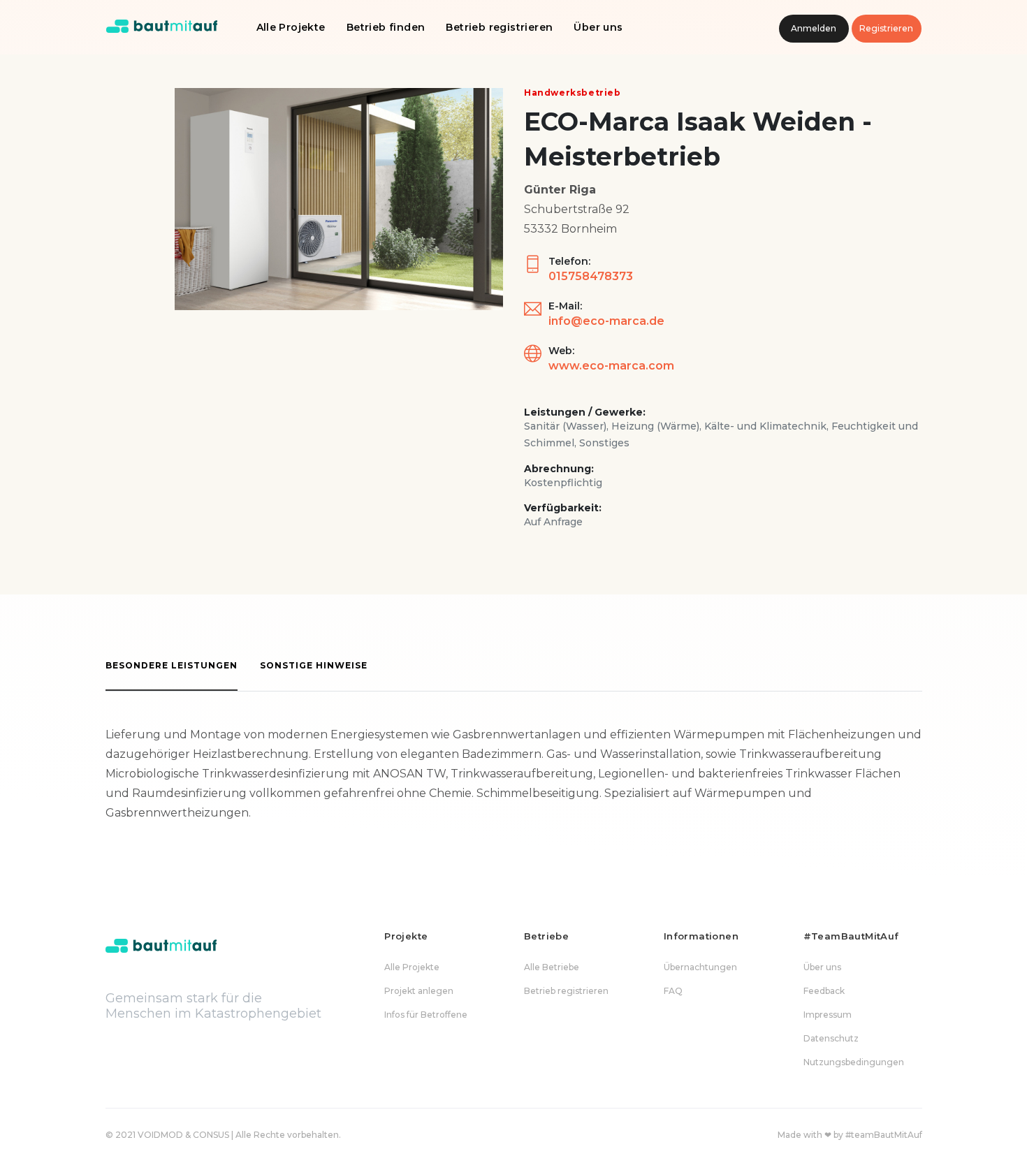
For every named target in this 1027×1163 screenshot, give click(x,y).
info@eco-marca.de (606, 321)
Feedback (824, 991)
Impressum (827, 1014)
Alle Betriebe (551, 967)
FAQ (673, 991)
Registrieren (886, 28)
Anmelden (813, 28)
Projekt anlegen (418, 991)
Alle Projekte (291, 27)
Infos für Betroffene (425, 1014)
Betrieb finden (386, 27)
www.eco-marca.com (611, 365)
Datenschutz (831, 1038)
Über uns (598, 27)
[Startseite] (162, 27)
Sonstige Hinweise (313, 665)
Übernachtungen (700, 967)
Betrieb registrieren (499, 27)
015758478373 (590, 276)
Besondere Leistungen (171, 665)
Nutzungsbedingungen (853, 1062)
